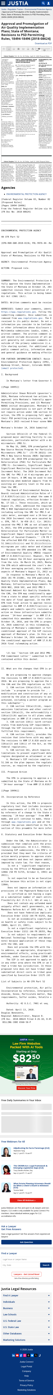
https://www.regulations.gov (18, 312)
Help (26, 1376)
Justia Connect (26, 1362)
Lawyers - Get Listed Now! (26, 1274)
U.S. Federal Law (12, 1320)
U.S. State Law (11, 1327)
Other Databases (12, 1333)
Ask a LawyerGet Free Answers (11, 1228)
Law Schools (9, 1314)
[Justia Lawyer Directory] (39, 1355)
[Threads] (28, 1355)
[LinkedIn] (13, 1355)
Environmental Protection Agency (38, 9)
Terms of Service (26, 1380)
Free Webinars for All (13, 1141)
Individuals (9, 1301)
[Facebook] (21, 1355)
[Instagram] (24, 1355)
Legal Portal (26, 1366)
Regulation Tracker (15, 9)
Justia (3, 9)
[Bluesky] (32, 1355)
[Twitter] (35, 1355)
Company (26, 1371)
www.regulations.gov (30, 318)
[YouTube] (17, 1355)
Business (8, 1308)
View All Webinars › (26, 1200)
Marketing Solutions (14, 1339)
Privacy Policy (26, 1385)
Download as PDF (43, 43)
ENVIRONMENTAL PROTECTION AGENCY (26, 194)
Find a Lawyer (9, 1253)
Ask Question (26, 1242)
